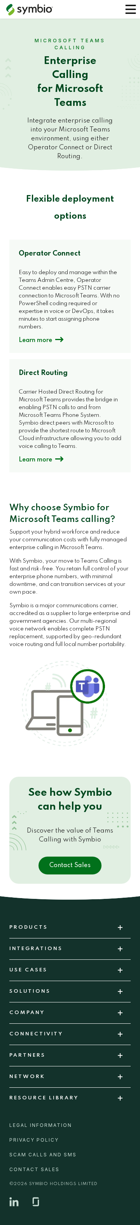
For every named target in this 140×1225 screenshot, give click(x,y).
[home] (29, 9)
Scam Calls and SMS (43, 1155)
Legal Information (40, 1125)
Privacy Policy (34, 1140)
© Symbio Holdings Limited (53, 1184)
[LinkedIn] (14, 1201)
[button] (130, 9)
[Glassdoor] (35, 1201)
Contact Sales (70, 865)
